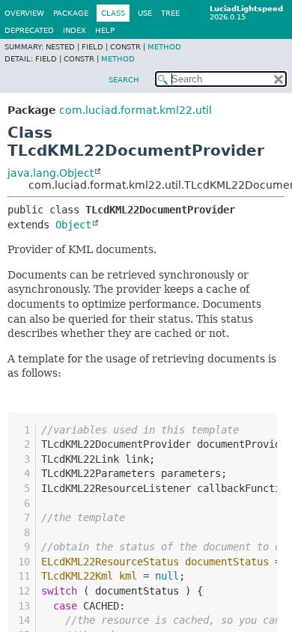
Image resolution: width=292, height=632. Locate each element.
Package (70, 13)
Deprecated (29, 30)
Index (74, 30)
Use (145, 13)
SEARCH (124, 80)
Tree (170, 13)
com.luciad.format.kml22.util (135, 110)
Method (164, 47)
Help (105, 30)
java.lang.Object (50, 173)
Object (73, 225)
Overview (24, 13)
